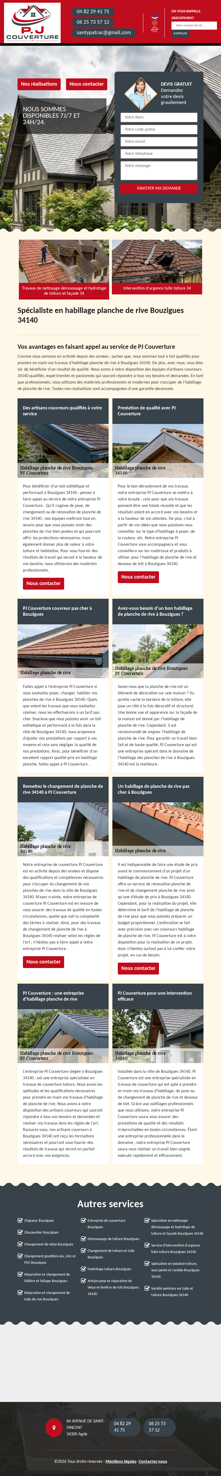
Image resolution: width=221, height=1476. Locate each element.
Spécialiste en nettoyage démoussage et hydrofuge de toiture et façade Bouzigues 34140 (177, 1227)
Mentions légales (121, 1462)
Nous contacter (87, 84)
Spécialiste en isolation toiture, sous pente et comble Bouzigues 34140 (175, 1270)
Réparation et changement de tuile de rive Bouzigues (47, 1296)
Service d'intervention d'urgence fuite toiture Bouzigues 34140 (175, 1249)
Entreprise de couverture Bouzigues (106, 1224)
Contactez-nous (153, 1462)
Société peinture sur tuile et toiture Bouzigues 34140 (172, 1292)
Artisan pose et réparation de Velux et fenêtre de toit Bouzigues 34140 (113, 1287)
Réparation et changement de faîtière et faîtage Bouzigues (47, 1278)
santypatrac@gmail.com (104, 33)
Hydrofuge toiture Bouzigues (109, 1269)
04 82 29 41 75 (93, 12)
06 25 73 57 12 (93, 22)
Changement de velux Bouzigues (48, 1244)
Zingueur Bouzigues (39, 1221)
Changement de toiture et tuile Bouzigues (111, 1254)
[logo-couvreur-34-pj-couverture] (32, 23)
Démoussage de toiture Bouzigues (113, 1239)
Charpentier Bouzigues (41, 1233)
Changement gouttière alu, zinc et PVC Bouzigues (50, 1259)
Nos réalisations (39, 84)
